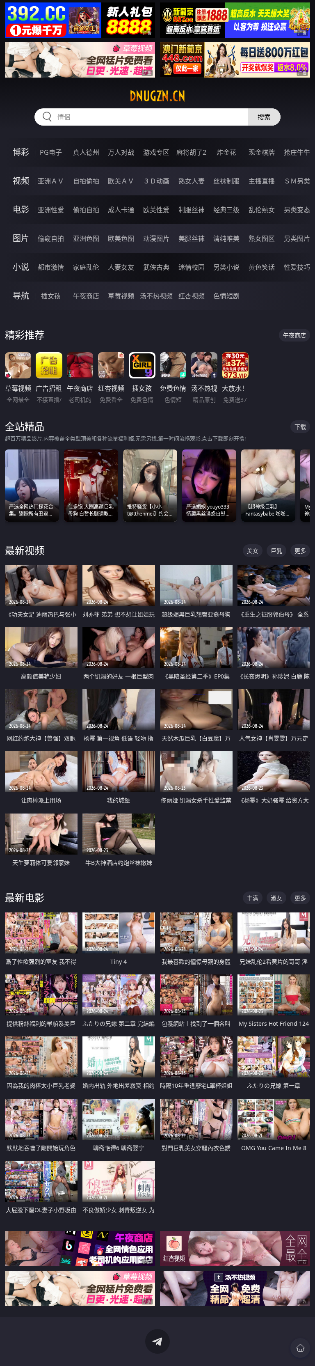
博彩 (21, 152)
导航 (21, 295)
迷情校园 (191, 267)
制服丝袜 (191, 209)
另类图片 (297, 238)
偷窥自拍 (51, 238)
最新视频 (24, 550)
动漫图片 (156, 238)
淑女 (276, 898)
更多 (300, 551)
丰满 (252, 898)
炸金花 (226, 152)
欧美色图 (121, 238)
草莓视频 (121, 295)
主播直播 (262, 181)
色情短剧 (226, 295)
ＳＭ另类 (297, 181)
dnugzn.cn (157, 96)
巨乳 (276, 551)
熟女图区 (262, 238)
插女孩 (51, 295)
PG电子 (51, 152)
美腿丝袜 (191, 238)
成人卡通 (121, 209)
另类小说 (226, 267)
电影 (21, 209)
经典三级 (226, 209)
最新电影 (24, 897)
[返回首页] (300, 1348)
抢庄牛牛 (297, 152)
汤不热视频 (156, 295)
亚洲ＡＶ (51, 181)
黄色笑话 (262, 267)
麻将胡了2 (191, 152)
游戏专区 (156, 152)
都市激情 (51, 267)
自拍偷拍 (86, 181)
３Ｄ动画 (156, 181)
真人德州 (86, 152)
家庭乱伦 (86, 267)
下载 (300, 427)
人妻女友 (121, 267)
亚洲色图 (86, 238)
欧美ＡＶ (121, 181)
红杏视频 (191, 295)
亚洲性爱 (51, 209)
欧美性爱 (156, 209)
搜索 (264, 116)
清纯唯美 (226, 238)
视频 (21, 180)
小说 (21, 267)
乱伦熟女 (262, 209)
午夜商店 (86, 295)
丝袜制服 (226, 181)
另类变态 (297, 209)
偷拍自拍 (86, 209)
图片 (21, 238)
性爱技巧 (297, 267)
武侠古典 (156, 267)
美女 (252, 551)
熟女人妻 (191, 181)
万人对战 (121, 152)
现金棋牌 (262, 152)
